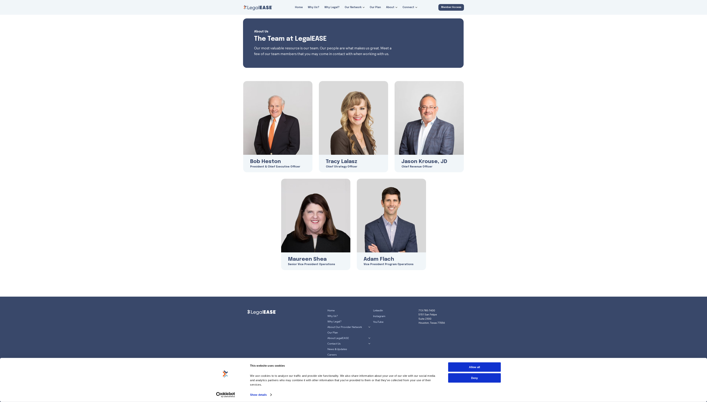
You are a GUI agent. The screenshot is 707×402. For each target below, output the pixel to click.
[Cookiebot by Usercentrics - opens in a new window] (226, 395)
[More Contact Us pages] (369, 344)
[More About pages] (396, 7)
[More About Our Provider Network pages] (369, 327)
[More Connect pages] (416, 7)
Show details (258, 394)
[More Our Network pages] (364, 7)
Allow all (474, 367)
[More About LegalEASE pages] (369, 338)
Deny (474, 377)
